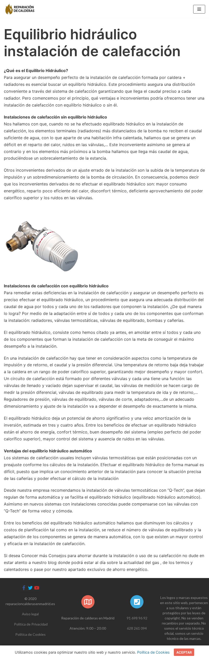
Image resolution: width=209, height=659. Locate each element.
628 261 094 (137, 628)
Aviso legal (30, 614)
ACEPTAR (184, 652)
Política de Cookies (30, 634)
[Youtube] (37, 588)
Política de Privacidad (31, 624)
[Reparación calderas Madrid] (19, 9)
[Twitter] (30, 588)
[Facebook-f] (24, 588)
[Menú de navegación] (199, 9)
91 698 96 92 (137, 618)
